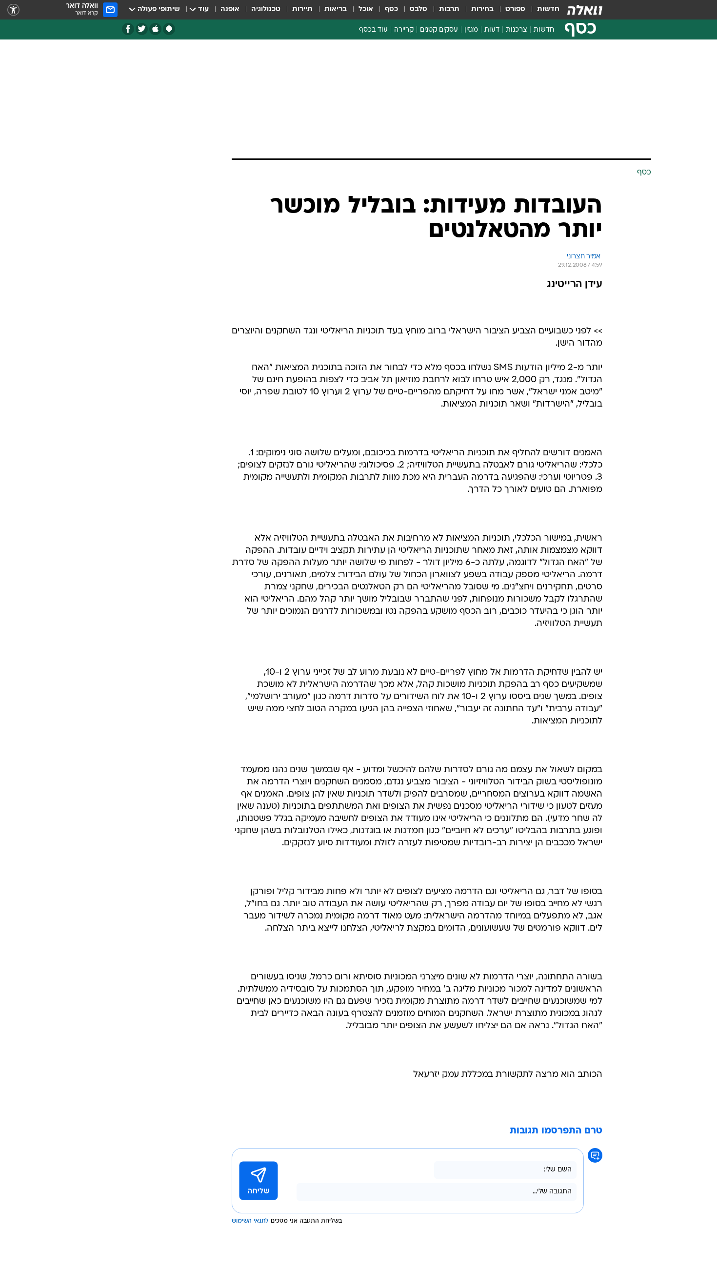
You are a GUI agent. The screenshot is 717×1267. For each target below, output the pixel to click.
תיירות (302, 9)
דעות (491, 30)
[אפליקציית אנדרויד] (169, 29)
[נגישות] (13, 10)
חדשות (548, 9)
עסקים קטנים (439, 30)
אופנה (229, 9)
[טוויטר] (142, 29)
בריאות (335, 9)
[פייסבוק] (128, 29)
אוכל (365, 9)
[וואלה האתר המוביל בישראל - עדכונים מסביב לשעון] (584, 10)
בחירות (482, 9)
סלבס (418, 9)
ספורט (515, 9)
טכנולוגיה (265, 9)
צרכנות (516, 30)
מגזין (471, 30)
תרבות (449, 9)
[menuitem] (542, 9)
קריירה (404, 30)
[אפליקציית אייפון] (155, 29)
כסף (391, 9)
